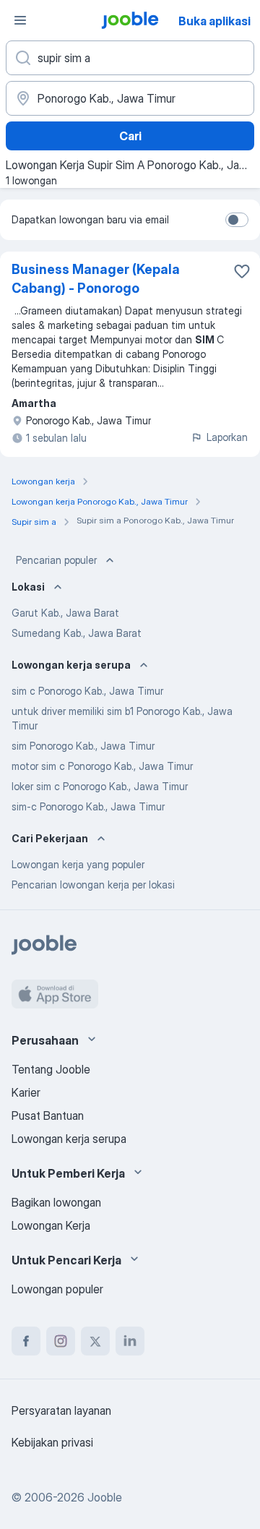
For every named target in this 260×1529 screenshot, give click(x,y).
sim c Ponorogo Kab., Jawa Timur (87, 691)
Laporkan (227, 437)
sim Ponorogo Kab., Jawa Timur (83, 746)
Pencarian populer (56, 560)
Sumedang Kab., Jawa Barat (77, 633)
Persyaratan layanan (61, 1410)
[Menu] (20, 20)
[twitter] (95, 1341)
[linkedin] (130, 1341)
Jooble (104, 1497)
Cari (130, 136)
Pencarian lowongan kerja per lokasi (93, 884)
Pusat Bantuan (48, 1115)
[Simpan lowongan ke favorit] (242, 271)
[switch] (236, 220)
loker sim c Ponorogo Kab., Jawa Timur (100, 786)
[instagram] (60, 1341)
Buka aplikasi (214, 21)
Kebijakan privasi (52, 1442)
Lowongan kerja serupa (69, 1138)
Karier (26, 1092)
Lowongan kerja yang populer (78, 864)
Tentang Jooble (51, 1069)
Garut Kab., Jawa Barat (65, 613)
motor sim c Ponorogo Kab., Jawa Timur (102, 766)
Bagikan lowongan (56, 1202)
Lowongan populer (57, 1289)
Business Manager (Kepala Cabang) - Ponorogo (96, 279)
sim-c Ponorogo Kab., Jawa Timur (88, 806)
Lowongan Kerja (51, 1225)
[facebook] (26, 1341)
